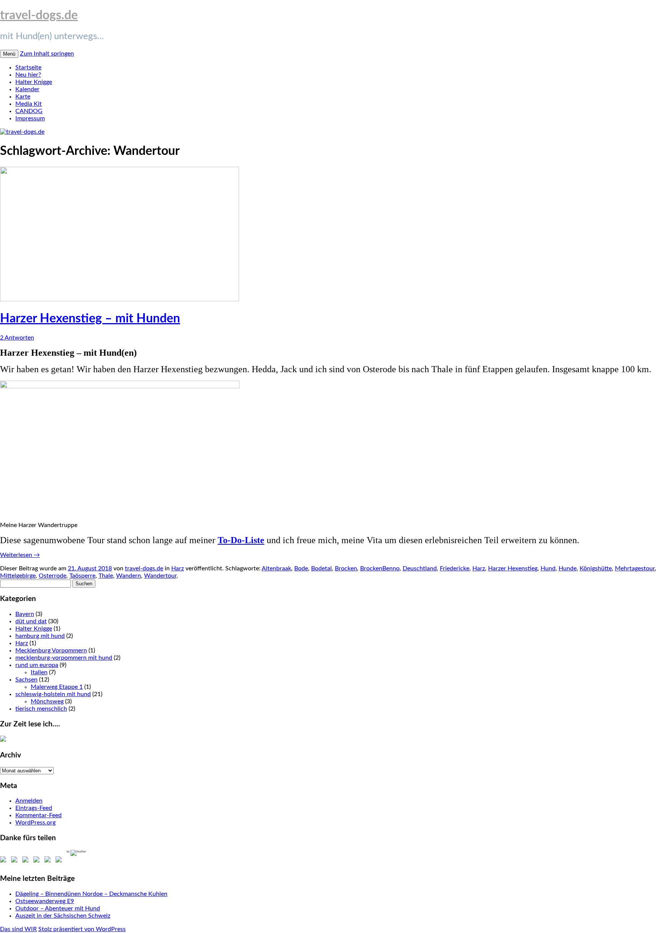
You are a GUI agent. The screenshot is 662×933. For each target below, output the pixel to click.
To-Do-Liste (241, 540)
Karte (22, 97)
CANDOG (29, 111)
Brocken (346, 568)
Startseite (28, 67)
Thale (105, 576)
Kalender (27, 89)
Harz (177, 568)
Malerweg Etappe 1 (57, 687)
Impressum (30, 118)
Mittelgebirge (18, 576)
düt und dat (31, 621)
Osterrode (52, 576)
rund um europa (36, 665)
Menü (9, 54)
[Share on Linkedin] (49, 861)
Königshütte (596, 568)
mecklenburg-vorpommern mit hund (63, 658)
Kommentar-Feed (38, 815)
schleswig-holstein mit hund (53, 694)
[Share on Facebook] (4, 861)
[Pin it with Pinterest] (38, 861)
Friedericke (454, 568)
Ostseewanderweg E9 (44, 901)
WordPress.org (35, 823)
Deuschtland (420, 568)
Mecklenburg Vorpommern (51, 650)
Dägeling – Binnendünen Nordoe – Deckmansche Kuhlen (91, 894)
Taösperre (82, 576)
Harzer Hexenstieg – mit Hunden (90, 318)
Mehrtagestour (635, 568)
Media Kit (28, 104)
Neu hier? (28, 75)
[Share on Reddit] (26, 861)
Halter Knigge (33, 82)
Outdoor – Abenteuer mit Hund (57, 908)
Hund (548, 568)
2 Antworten (17, 338)
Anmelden (29, 801)
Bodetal (321, 568)
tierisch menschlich (41, 709)
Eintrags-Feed (33, 808)
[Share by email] (60, 861)
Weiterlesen (20, 555)
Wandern (128, 576)
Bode (301, 568)
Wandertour (160, 576)
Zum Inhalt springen (47, 54)
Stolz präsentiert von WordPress (82, 929)
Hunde (568, 568)
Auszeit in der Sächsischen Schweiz (62, 916)
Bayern (24, 614)
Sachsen (26, 680)
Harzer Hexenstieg (512, 568)
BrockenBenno (380, 568)
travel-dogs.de (39, 15)
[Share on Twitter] (15, 861)
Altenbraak (276, 568)
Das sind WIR (18, 929)
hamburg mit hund (40, 636)
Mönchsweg (47, 701)
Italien (39, 672)
